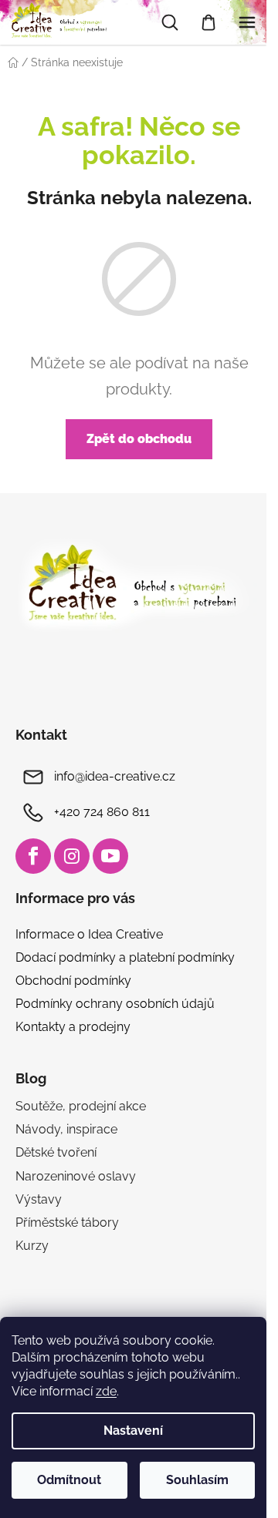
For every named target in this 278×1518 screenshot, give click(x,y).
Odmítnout (69, 1480)
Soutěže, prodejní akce (80, 1106)
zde (106, 1391)
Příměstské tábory (67, 1222)
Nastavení (133, 1430)
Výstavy (38, 1199)
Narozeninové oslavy (75, 1176)
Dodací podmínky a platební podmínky (125, 957)
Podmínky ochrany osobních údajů (115, 1003)
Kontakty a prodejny (73, 1026)
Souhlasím (197, 1480)
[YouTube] (110, 856)
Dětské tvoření (56, 1152)
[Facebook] (33, 856)
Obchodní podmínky (73, 980)
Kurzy (32, 1245)
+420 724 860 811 (102, 811)
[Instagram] (72, 856)
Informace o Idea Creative (89, 934)
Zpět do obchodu (139, 439)
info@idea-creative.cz (114, 776)
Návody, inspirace (66, 1129)
